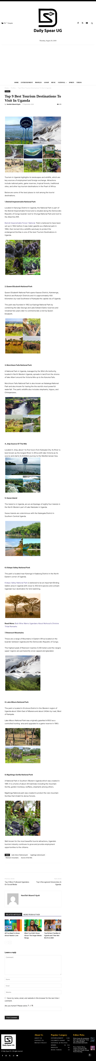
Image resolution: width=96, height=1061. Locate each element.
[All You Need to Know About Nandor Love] (13, 925)
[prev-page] (6, 942)
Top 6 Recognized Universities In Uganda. (48, 883)
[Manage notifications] (90, 1055)
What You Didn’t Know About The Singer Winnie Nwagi (33, 935)
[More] (48, 867)
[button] (92, 23)
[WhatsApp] (23, 109)
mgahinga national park (37, 855)
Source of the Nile (26, 858)
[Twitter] (82, 23)
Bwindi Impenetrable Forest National (20, 223)
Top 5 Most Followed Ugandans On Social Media (17, 883)
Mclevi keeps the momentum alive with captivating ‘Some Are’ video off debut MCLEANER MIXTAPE (81, 1041)
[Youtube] (86, 23)
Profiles (13, 88)
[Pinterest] (17, 109)
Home (7, 88)
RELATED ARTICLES (13, 915)
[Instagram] (6, 1055)
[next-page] (9, 942)
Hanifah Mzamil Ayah (13, 104)
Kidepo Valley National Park (16, 583)
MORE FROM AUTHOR (32, 915)
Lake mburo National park (19, 855)
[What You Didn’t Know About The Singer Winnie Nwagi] (33, 925)
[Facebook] (78, 23)
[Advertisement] (48, 62)
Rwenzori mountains (12, 858)
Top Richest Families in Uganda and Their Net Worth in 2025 (52, 935)
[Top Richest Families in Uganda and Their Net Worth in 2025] (52, 925)
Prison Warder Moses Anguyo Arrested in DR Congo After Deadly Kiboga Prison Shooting (81, 1049)
